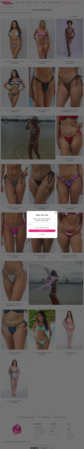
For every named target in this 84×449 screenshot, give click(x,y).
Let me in (42, 230)
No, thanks (42, 234)
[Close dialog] (56, 213)
